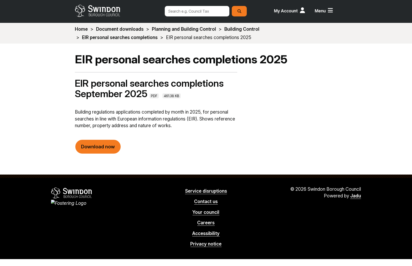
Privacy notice (205, 244)
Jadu (355, 196)
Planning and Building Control (184, 29)
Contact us (206, 201)
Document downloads (120, 29)
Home (81, 29)
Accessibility (206, 233)
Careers (206, 223)
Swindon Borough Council (71, 193)
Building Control (241, 29)
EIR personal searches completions (120, 37)
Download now (98, 147)
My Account (286, 10)
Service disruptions (206, 191)
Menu (320, 10)
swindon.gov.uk (117, 10)
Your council (205, 212)
